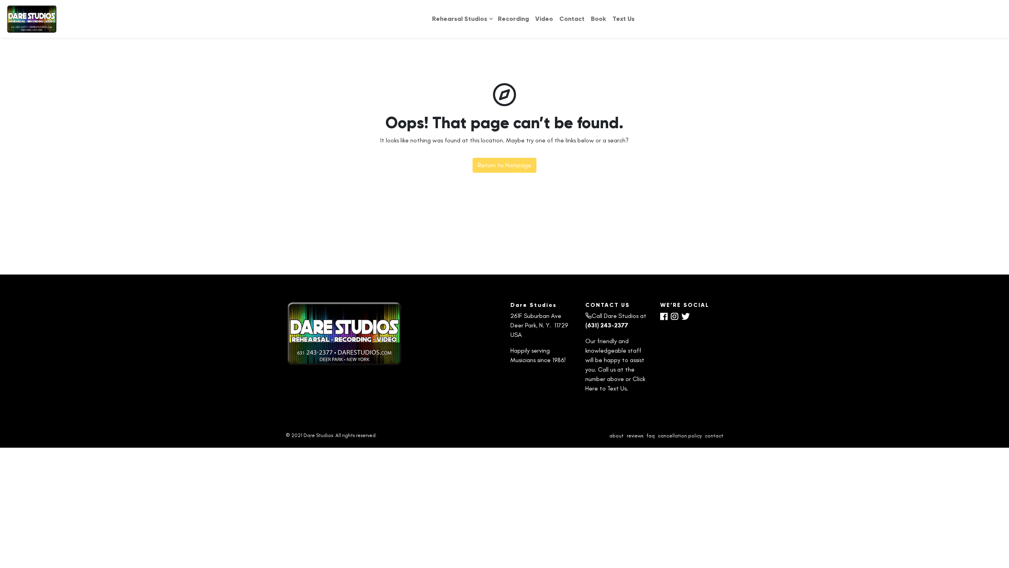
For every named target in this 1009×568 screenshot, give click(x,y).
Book (598, 18)
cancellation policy (680, 436)
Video (544, 18)
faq (650, 436)
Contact (572, 18)
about (616, 436)
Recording (513, 18)
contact (714, 436)
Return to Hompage (504, 165)
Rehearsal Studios (459, 18)
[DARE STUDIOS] (32, 19)
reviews (635, 436)
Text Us (623, 18)
